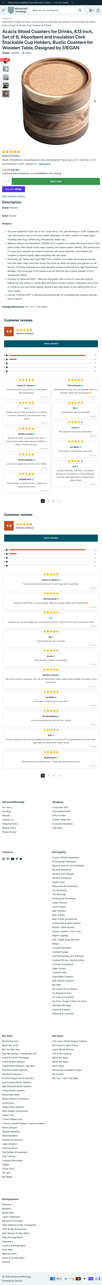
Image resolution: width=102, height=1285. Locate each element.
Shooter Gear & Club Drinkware (68, 865)
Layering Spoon (10, 1148)
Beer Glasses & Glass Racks (16, 1233)
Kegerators (7, 1241)
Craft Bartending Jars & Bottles (68, 956)
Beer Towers (58, 915)
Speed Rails (8, 1212)
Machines (7, 1204)
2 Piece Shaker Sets (12, 1119)
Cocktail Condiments (62, 964)
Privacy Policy (9, 832)
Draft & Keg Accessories (14, 1229)
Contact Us (8, 819)
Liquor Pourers (59, 902)
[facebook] (17, 859)
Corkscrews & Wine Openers (66, 923)
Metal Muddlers (10, 1135)
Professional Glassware (64, 861)
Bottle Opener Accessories (15, 1098)
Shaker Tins (8, 1115)
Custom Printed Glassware (65, 857)
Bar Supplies (59, 852)
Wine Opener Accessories (15, 1111)
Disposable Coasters (62, 976)
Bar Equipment (10, 1199)
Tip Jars (6, 1172)
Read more (44, 164)
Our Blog (6, 811)
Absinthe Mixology (61, 1005)
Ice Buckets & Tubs (61, 993)
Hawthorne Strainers (12, 1139)
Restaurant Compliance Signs (67, 1070)
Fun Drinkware (59, 890)
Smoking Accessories (63, 1013)
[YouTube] (12, 859)
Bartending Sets (10, 1041)
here (53, 2)
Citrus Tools (8, 1168)
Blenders (6, 1208)
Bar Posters (58, 1074)
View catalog (3, 10)
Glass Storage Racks (12, 1237)
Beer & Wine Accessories (64, 919)
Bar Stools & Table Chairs (65, 1045)
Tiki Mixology (59, 894)
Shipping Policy (10, 823)
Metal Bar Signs (60, 1057)
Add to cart (56, 181)
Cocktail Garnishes (61, 947)
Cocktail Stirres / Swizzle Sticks (68, 960)
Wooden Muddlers (11, 1131)
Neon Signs (58, 1065)
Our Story (7, 807)
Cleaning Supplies (61, 1009)
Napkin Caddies (60, 935)
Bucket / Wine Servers (63, 927)
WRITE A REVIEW (51, 344)
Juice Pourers (59, 906)
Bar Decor (57, 1036)
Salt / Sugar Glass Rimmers (66, 939)
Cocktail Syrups (60, 952)
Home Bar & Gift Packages (15, 1057)
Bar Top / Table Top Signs (65, 1078)
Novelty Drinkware (61, 878)
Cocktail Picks (59, 972)
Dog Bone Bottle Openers (15, 1070)
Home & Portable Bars (13, 1257)
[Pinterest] (8, 859)
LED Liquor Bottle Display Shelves (69, 1041)
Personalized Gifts (61, 811)
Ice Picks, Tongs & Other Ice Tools (69, 1001)
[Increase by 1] (9, 179)
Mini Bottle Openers (12, 1074)
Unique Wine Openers (13, 1107)
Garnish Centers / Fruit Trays (66, 931)
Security (6, 1262)
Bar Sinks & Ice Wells (12, 1221)
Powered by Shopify (12, 1280)
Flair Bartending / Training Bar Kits (19, 1053)
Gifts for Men (59, 815)
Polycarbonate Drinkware (65, 886)
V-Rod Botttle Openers (13, 1061)
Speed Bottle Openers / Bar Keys (18, 1065)
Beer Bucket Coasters (63, 980)
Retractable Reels (11, 1094)
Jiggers (6, 1164)
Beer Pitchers (59, 911)
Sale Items (57, 828)
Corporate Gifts (60, 807)
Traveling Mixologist (12, 1160)
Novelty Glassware (61, 869)
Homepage (7, 18)
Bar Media (7, 1176)
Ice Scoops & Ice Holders (65, 989)
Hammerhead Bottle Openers (16, 1082)
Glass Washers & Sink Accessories (19, 1225)
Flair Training (8, 1156)
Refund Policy (9, 828)
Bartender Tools (10, 1045)
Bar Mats (56, 984)
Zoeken (80, 10)
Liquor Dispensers (11, 1216)
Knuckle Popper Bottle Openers (18, 1078)
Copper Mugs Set (61, 819)
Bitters (55, 943)
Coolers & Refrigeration (14, 1245)
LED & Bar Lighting (61, 1053)
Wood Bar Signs (60, 1061)
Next (72, 3)
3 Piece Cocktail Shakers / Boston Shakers (23, 1123)
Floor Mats (7, 1249)
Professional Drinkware (64, 898)
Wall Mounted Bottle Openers (16, 1086)
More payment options (13, 196)
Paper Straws (59, 968)
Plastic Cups (58, 882)
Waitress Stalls (9, 1253)
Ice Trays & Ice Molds (63, 997)
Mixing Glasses (9, 1127)
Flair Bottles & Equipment (14, 1152)
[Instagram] (3, 859)
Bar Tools (7, 1036)
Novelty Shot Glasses (63, 873)
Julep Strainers (9, 1144)
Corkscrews (8, 1103)
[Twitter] (20, 859)
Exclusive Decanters (62, 823)
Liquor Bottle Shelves (63, 1049)
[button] (3, 2)
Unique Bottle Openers (13, 1090)
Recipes (6, 815)
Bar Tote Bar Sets (11, 1049)
